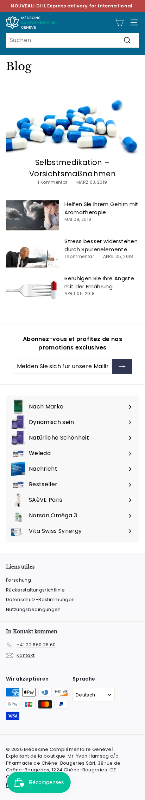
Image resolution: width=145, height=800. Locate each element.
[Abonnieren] (122, 366)
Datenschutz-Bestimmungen (40, 599)
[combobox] (72, 40)
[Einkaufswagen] (119, 22)
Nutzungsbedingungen (33, 609)
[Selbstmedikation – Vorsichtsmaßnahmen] (72, 119)
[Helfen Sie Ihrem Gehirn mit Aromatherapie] (32, 215)
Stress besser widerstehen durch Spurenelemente (101, 245)
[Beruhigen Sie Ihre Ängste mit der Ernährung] (32, 290)
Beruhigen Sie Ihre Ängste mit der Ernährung (99, 282)
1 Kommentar (53, 182)
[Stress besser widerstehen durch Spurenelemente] (32, 252)
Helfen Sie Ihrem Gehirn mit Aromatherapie (101, 208)
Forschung (18, 580)
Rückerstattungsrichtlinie (35, 590)
